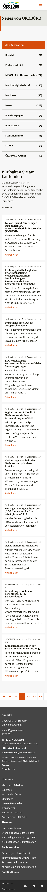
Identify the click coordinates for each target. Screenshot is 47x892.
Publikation (23, 125)
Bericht (23, 55)
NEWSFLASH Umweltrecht (23, 75)
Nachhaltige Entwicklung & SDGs (20, 837)
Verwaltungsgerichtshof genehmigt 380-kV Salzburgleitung (19, 594)
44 (40, 696)
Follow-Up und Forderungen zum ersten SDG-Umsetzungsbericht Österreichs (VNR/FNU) (23, 227)
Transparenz (8, 807)
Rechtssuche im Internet (15, 862)
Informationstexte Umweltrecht (19, 857)
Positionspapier (23, 115)
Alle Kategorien (14, 44)
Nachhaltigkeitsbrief (23, 85)
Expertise (7, 789)
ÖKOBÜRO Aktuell (23, 155)
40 (16, 696)
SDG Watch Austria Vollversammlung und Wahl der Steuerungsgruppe (23, 363)
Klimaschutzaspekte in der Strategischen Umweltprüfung (22, 647)
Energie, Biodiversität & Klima (18, 832)
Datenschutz (8, 889)
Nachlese (23, 95)
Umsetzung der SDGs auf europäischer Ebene (19, 324)
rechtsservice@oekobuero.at (18, 752)
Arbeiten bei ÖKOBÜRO (14, 817)
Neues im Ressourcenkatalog (21, 545)
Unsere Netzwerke (12, 803)
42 (28, 696)
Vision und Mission (12, 785)
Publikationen (10, 872)
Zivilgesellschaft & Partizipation (19, 841)
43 (34, 696)
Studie (23, 145)
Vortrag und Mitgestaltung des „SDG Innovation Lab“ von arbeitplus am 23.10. (22, 511)
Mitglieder (7, 798)
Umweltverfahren (11, 828)
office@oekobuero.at (14, 748)
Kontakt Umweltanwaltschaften (19, 866)
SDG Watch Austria (12, 812)
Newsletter (8, 769)
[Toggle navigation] (40, 5)
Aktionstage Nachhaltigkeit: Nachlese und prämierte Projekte (21, 463)
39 (10, 696)
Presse (5, 765)
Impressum (8, 883)
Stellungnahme (23, 135)
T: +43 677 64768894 (13, 739)
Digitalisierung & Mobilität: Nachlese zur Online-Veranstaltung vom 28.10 (20, 415)
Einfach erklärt (23, 65)
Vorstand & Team (11, 794)
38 (4, 696)
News (23, 105)
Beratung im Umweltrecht (16, 853)
